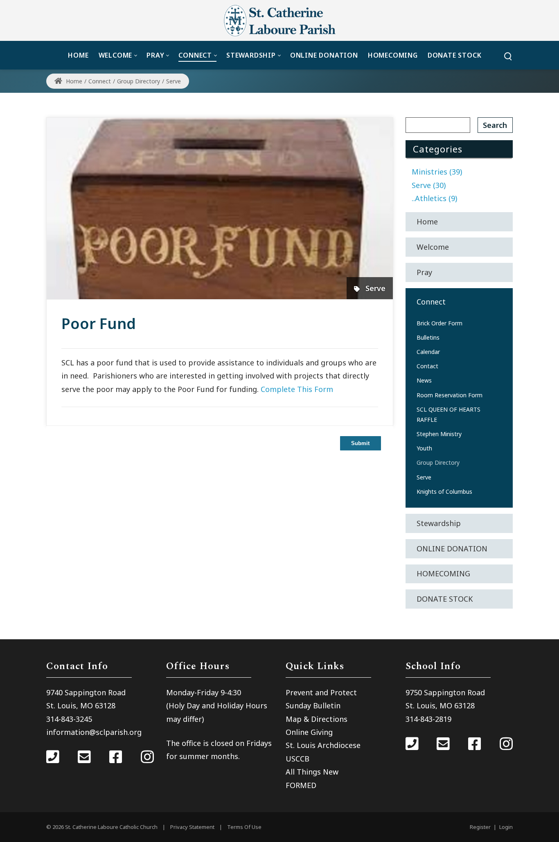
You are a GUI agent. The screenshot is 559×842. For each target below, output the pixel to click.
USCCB (297, 759)
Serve (375, 288)
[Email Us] (84, 758)
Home (73, 81)
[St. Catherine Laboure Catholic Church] (279, 20)
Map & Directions (316, 719)
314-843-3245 (69, 719)
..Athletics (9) (434, 198)
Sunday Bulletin (313, 705)
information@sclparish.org (94, 732)
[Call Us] (52, 758)
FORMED (301, 785)
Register (480, 827)
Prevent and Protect (321, 692)
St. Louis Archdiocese (323, 745)
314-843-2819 (428, 719)
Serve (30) (429, 185)
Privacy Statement (192, 827)
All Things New (312, 772)
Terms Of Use (244, 827)
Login (506, 827)
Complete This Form (296, 389)
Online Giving (309, 732)
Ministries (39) (437, 172)
